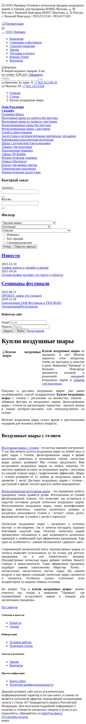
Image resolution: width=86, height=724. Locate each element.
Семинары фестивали (25, 283)
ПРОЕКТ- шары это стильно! (22, 295)
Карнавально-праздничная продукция (27, 139)
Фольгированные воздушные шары (26, 491)
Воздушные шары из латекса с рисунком (29, 121)
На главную (10, 607)
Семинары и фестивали (26, 42)
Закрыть (8, 331)
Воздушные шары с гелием (20, 447)
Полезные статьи (21, 646)
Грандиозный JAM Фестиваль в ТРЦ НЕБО (31, 303)
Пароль (7, 326)
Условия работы (20, 642)
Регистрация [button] (35, 331)
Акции (14, 626)
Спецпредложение (22, 46)
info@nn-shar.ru (52, 713)
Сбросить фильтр (25, 246)
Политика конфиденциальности (31, 684)
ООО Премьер (15, 32)
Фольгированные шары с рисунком (26, 128)
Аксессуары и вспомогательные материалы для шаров (39, 136)
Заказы (14, 49)
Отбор (7, 246)
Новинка (12, 234)
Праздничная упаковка (17, 150)
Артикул (7, 187)
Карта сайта (18, 681)
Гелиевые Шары (13, 114)
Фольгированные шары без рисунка (26, 125)
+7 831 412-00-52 (45, 82)
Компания (16, 38)
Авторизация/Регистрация (20, 306)
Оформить (36, 74)
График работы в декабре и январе (25, 267)
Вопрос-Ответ (19, 57)
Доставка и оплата (22, 53)
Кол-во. (7, 199)
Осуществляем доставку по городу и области (32, 275)
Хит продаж (14, 238)
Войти (20, 331)
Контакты (16, 60)
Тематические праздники (19, 168)
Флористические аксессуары (21, 172)
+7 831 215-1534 (33, 86)
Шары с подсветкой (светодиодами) (26, 143)
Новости (11, 255)
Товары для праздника (17, 147)
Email (5, 322)
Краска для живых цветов (19, 165)
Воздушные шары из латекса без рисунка (30, 118)
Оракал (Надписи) (14, 161)
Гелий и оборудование (17, 132)
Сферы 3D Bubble (14, 154)
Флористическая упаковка (19, 157)
